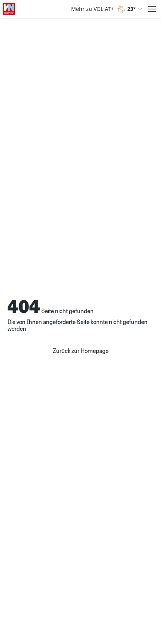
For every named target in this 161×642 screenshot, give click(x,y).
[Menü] (152, 9)
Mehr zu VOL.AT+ (92, 9)
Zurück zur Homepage (81, 351)
